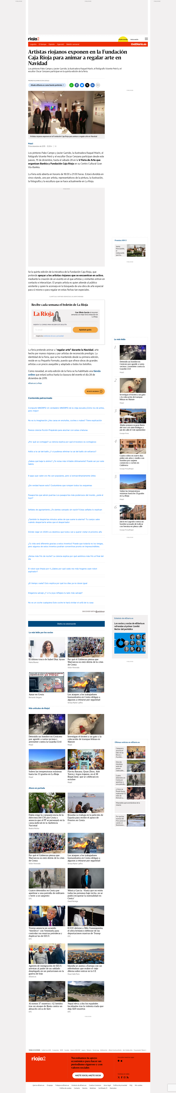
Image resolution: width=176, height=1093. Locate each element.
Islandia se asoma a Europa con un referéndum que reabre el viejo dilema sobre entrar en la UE (85, 968)
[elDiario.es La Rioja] (48, 1059)
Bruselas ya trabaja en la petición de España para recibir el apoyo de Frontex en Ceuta (85, 818)
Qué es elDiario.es (38, 1085)
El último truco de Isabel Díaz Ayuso (47, 659)
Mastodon (113, 1088)
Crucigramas (55, 1050)
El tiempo (42, 44)
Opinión (52, 44)
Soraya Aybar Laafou (75, 703)
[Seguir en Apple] (121, 1061)
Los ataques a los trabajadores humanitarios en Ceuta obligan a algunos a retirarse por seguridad (84, 697)
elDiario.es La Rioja (35, 383)
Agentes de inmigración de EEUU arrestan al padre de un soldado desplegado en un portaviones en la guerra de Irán (46, 969)
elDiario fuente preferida (115, 1050)
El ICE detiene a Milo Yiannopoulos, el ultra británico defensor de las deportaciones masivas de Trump (85, 931)
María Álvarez (33, 662)
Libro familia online (128, 1050)
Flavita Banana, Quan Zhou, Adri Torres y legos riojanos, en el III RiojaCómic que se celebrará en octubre (84, 775)
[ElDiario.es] (139, 44)
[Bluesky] (82, 85)
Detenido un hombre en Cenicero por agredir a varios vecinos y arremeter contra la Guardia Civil (45, 739)
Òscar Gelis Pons (73, 974)
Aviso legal (107, 1085)
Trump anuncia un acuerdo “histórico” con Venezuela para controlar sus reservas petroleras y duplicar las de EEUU (45, 932)
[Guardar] (98, 85)
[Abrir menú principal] (146, 39)
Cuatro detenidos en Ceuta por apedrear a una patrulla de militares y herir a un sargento (46, 893)
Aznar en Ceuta (36, 694)
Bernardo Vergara (35, 697)
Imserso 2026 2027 (75, 1050)
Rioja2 (30, 143)
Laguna (83, 1050)
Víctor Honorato (73, 667)
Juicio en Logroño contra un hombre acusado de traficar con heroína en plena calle (132, 524)
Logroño (33, 44)
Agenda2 (60, 44)
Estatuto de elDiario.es (79, 1085)
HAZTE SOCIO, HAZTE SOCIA (88, 1075)
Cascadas (66, 1050)
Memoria (89, 1050)
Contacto (77, 1088)
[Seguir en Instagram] (124, 1077)
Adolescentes (103, 1050)
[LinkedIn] (92, 85)
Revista (84, 1088)
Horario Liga (96, 1050)
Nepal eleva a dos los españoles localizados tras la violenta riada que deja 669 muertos (85, 1006)
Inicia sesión (134, 39)
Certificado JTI (102, 1088)
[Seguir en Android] (118, 1061)
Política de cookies (65, 1088)
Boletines (93, 1088)
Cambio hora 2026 (46, 1050)
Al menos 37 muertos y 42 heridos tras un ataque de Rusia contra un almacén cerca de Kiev (46, 1006)
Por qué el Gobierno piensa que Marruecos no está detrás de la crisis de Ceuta (85, 662)
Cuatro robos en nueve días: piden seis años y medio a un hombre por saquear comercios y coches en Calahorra (132, 460)
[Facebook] (77, 85)
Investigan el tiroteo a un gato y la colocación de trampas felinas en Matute (84, 739)
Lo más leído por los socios (41, 632)
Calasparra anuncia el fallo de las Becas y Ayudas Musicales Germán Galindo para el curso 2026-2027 (120, 752)
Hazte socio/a (123, 39)
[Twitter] (87, 85)
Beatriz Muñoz (34, 828)
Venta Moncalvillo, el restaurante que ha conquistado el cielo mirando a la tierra (120, 250)
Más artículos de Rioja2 (39, 708)
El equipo (50, 1085)
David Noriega (73, 901)
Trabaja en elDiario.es (62, 1085)
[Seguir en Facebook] (121, 1077)
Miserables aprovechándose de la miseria (128, 804)
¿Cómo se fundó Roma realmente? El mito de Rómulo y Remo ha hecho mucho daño (121, 793)
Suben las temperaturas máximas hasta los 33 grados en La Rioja (45, 773)
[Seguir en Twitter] (119, 1077)
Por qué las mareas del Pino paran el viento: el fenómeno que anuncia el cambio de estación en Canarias (120, 820)
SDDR (61, 1050)
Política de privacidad (120, 1085)
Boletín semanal (72, 44)
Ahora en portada (37, 788)
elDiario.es (32, 977)
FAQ (131, 1085)
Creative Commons (95, 1085)
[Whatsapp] (71, 85)
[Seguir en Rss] (128, 1077)
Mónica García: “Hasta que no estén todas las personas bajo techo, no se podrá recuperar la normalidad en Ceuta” (85, 894)
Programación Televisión (140, 1050)
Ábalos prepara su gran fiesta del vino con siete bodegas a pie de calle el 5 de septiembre (132, 427)
